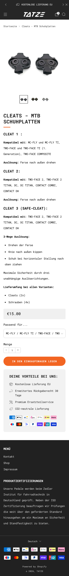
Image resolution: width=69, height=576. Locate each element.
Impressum (10, 469)
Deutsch (32, 541)
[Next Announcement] (63, 4)
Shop (6, 463)
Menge (7, 344)
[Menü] (5, 14)
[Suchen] (64, 14)
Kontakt (8, 456)
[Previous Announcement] (5, 4)
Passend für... (15, 324)
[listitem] (34, 4)
